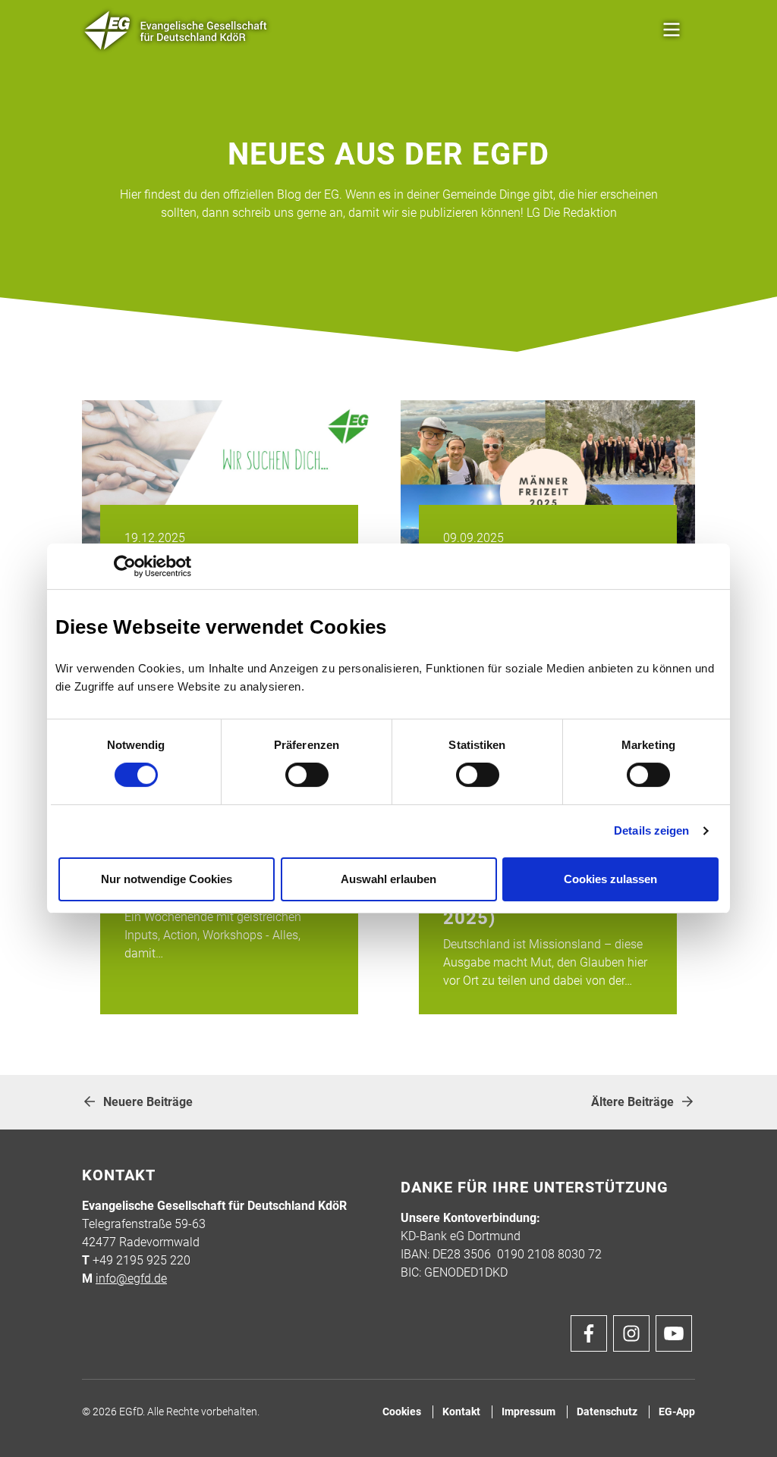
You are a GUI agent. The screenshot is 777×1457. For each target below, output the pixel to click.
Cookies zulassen (610, 879)
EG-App (677, 1411)
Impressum (528, 1411)
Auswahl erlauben (388, 879)
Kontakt (461, 1411)
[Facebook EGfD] (589, 1333)
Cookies (401, 1411)
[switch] (307, 775)
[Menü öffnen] (671, 30)
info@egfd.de (131, 1278)
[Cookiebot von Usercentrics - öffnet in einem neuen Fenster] (124, 566)
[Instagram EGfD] (631, 1333)
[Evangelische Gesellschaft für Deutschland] (176, 30)
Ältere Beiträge (632, 1102)
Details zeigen (651, 830)
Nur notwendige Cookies (166, 879)
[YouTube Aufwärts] (674, 1333)
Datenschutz (607, 1411)
